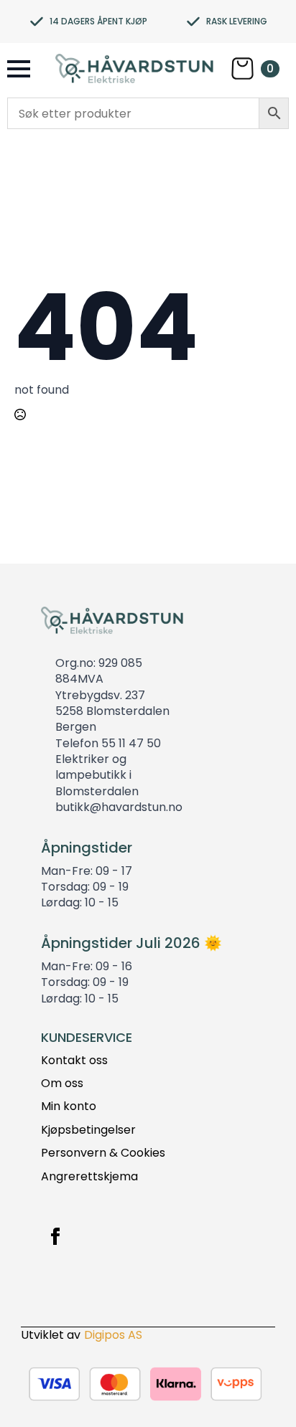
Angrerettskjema (89, 1177)
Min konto (68, 1106)
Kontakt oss (74, 1060)
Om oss (62, 1083)
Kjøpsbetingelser (88, 1130)
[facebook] (55, 1236)
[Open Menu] (18, 68)
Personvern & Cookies (103, 1153)
